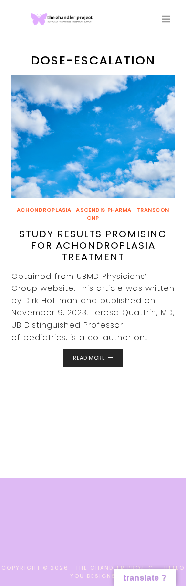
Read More (98, 359)
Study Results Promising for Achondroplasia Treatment (93, 245)
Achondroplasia (44, 209)
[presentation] (93, 136)
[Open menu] (166, 18)
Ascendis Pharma (103, 209)
